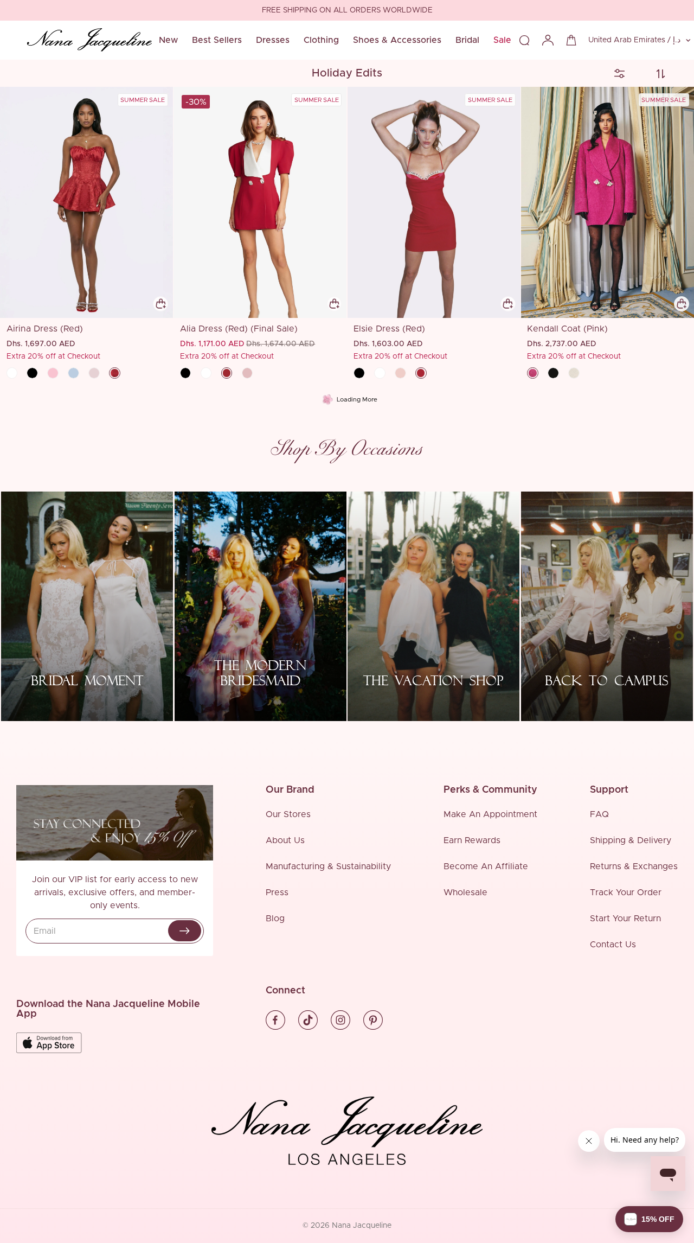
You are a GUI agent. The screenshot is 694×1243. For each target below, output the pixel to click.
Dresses (273, 40)
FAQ (599, 814)
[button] (649, 1219)
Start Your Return (625, 918)
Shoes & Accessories (397, 40)
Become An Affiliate (486, 866)
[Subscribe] (184, 930)
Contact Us (613, 944)
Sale (502, 40)
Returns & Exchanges (634, 866)
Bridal (467, 40)
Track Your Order (625, 892)
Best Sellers (217, 40)
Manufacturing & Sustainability (328, 866)
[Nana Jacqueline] (89, 40)
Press (277, 892)
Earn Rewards (472, 840)
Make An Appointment (490, 814)
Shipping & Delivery (630, 840)
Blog (275, 918)
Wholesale (465, 892)
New (168, 40)
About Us (285, 840)
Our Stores (288, 814)
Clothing (321, 40)
